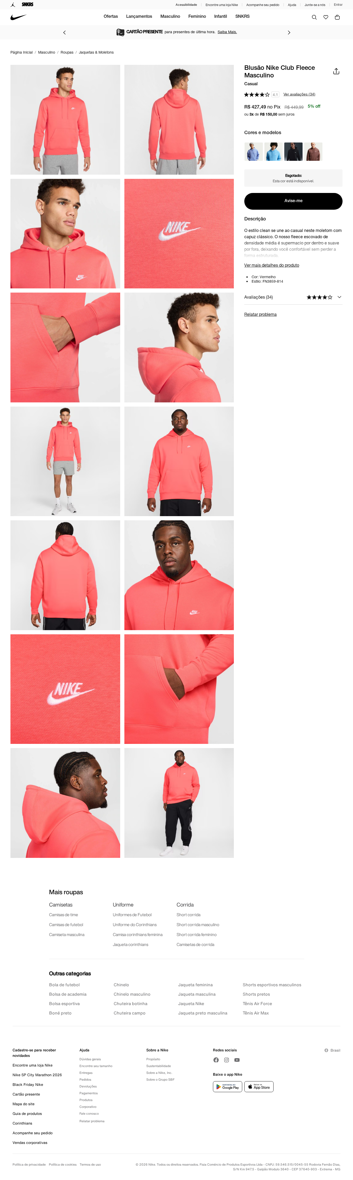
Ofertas (111, 17)
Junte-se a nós (315, 5)
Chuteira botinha (130, 1003)
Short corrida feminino (197, 934)
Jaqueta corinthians (130, 944)
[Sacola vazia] (337, 17)
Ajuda (292, 5)
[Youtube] (237, 1060)
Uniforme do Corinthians (135, 924)
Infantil (220, 17)
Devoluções (88, 1086)
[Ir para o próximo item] (289, 32)
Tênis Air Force (257, 1003)
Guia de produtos (27, 1113)
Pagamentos (88, 1093)
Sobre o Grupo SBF (160, 1079)
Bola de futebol (64, 985)
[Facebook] (216, 1060)
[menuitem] (111, 17)
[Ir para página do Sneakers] (28, 4)
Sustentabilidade (158, 1066)
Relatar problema (260, 314)
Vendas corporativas (30, 1142)
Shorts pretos (256, 994)
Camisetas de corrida (195, 944)
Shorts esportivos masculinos (272, 985)
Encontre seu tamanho (95, 1066)
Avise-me (294, 201)
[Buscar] (314, 17)
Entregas (85, 1072)
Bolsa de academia (67, 994)
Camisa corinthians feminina (138, 934)
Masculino (170, 17)
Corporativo (87, 1106)
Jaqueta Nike (191, 1003)
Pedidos (85, 1079)
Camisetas (60, 904)
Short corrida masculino (198, 924)
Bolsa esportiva (64, 1003)
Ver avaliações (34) (299, 94)
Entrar (338, 5)
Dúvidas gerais (90, 1059)
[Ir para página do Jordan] (12, 4)
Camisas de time (63, 914)
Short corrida (188, 914)
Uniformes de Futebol (132, 914)
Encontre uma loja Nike (222, 5)
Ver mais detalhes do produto (271, 265)
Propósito (153, 1059)
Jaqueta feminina (195, 985)
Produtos (85, 1100)
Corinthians (22, 1123)
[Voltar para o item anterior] (64, 32)
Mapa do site (23, 1104)
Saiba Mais (223, 32)
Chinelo (121, 985)
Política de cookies (63, 1164)
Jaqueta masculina (197, 994)
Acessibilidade (186, 4)
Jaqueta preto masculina (202, 1013)
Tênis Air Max (256, 1013)
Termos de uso (90, 1164)
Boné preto (60, 1013)
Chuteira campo (130, 1013)
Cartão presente (26, 1094)
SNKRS (242, 17)
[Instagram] (226, 1060)
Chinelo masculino (132, 994)
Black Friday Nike (28, 1084)
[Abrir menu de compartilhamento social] (336, 71)
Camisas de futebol (66, 924)
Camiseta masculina (66, 934)
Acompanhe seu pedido (262, 5)
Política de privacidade (29, 1164)
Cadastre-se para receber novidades (34, 1052)
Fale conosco (89, 1113)
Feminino (197, 17)
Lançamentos (139, 17)
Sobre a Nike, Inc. (159, 1072)
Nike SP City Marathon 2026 (37, 1075)
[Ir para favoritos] (326, 17)
